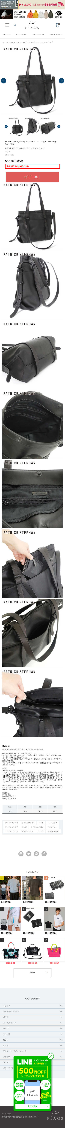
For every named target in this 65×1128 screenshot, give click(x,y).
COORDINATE (56, 35)
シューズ (6, 1034)
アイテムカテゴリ (11, 823)
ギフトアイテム (27, 831)
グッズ (24, 827)
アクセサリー (52, 827)
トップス (6, 1005)
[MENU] (7, 25)
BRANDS (7, 35)
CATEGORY (21, 35)
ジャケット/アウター (11, 1011)
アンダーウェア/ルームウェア (14, 1051)
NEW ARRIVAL (38, 35)
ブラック (40, 831)
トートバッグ (52, 823)
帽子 (5, 1039)
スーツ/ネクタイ (9, 1022)
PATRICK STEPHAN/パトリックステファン (27, 42)
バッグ (50, 42)
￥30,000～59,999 (53, 831)
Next (61, 81)
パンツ (6, 1017)
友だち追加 (32, 1106)
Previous (3, 81)
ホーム (5, 42)
